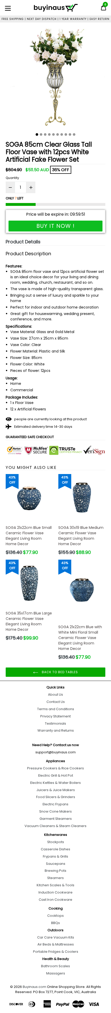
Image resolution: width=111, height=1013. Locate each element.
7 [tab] (61, 134)
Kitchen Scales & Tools (55, 885)
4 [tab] (49, 134)
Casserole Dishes (55, 849)
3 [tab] (45, 134)
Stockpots (55, 841)
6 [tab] (57, 134)
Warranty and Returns (55, 730)
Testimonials (55, 723)
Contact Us (55, 701)
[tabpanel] (55, 79)
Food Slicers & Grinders (55, 796)
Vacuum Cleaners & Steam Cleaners (55, 825)
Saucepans (55, 863)
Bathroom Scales (55, 966)
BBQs (55, 922)
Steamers (55, 877)
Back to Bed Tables (59, 672)
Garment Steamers (55, 818)
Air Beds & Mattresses (55, 944)
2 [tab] (41, 134)
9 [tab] (70, 134)
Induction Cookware (55, 892)
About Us (55, 694)
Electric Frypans (55, 804)
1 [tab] (37, 134)
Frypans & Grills (55, 856)
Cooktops (55, 915)
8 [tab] (66, 134)
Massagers (55, 973)
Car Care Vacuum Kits (55, 937)
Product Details (23, 241)
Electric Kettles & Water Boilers (55, 782)
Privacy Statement (55, 716)
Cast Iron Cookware (55, 899)
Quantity (12, 178)
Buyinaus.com (34, 986)
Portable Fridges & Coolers (55, 951)
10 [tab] (74, 134)
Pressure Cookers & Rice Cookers (55, 768)
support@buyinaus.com (55, 752)
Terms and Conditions (55, 709)
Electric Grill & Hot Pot (55, 775)
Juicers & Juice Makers (55, 789)
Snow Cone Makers (55, 811)
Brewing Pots (55, 870)
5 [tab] (53, 134)
